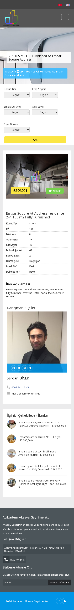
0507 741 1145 (17, 559)
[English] (68, 5)
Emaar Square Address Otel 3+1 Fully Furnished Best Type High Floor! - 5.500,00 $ (42, 484)
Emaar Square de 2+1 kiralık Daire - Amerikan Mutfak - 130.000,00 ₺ (38, 453)
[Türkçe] (60, 5)
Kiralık (56, 191)
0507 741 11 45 (20, 387)
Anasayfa (10, 71)
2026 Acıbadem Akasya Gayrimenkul (27, 601)
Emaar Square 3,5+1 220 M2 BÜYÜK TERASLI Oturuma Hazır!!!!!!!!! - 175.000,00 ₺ (42, 424)
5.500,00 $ (20, 190)
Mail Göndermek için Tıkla (25, 393)
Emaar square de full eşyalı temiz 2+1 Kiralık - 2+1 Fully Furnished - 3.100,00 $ (40, 467)
